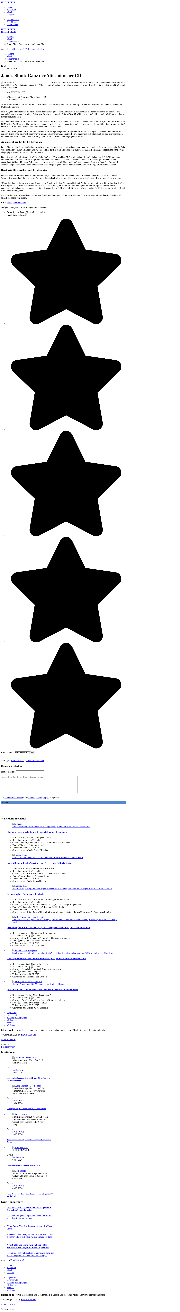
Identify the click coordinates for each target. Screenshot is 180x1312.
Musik (9, 12)
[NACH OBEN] (8, 1039)
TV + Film (11, 9)
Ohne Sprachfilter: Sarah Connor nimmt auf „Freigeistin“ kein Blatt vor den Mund (46, 958)
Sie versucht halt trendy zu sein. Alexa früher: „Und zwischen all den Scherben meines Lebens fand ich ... (30, 1235)
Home (9, 7)
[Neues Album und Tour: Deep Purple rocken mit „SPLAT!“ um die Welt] (19, 1171)
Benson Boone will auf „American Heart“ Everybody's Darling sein (39, 863)
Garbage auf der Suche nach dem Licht (25, 894)
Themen (10, 1022)
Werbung (11, 1025)
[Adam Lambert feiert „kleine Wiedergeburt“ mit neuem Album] (20, 1114)
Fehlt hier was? (17, 49)
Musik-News (18, 1070)
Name (8, 772)
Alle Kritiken (12, 24)
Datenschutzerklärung (14, 797)
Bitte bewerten (7, 752)
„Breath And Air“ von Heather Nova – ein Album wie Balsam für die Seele (42, 989)
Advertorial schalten (35, 49)
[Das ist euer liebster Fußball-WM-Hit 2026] (20, 1147)
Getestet (10, 14)
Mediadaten (12, 1020)
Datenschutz (12, 1015)
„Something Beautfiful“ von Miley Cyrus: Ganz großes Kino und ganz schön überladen (48, 927)
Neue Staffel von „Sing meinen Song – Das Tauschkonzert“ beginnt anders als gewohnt (28, 1246)
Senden (4, 802)
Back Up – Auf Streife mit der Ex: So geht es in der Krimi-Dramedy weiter (29, 1208)
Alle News (11, 22)
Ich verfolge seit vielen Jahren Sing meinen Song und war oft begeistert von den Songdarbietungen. (30, 1254)
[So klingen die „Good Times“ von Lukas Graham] (26, 1086)
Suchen (4, 1309)
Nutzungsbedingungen (38, 797)
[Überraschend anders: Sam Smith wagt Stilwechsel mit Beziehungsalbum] (24, 1057)
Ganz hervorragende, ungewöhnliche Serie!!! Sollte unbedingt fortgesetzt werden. (29, 1216)
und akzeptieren (31, 797)
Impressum (11, 1012)
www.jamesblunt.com (16, 202)
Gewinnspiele (13, 19)
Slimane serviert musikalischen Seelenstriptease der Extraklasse (37, 832)
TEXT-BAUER (28, 1035)
